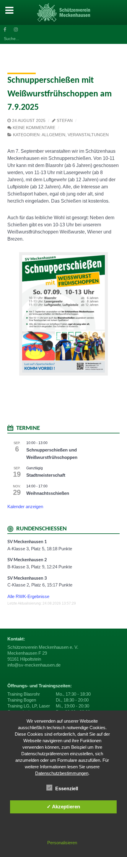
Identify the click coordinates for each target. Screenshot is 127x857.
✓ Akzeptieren (63, 806)
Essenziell (66, 788)
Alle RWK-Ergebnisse (28, 596)
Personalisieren (62, 842)
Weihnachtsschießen (47, 493)
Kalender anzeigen (25, 506)
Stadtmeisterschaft (45, 475)
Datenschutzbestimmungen (61, 773)
